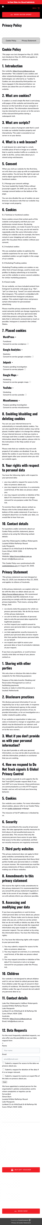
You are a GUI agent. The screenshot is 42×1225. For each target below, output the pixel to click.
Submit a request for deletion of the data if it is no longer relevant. (20, 1070)
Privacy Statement (29, 40)
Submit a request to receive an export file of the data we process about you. (21, 1077)
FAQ (4, 1194)
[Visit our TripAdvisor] (14, 1162)
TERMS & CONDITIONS (11, 1204)
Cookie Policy (11, 40)
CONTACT (6, 1197)
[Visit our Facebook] (4, 1162)
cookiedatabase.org (10, 566)
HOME (4, 1186)
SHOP (4, 1199)
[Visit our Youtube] (19, 1162)
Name (4, 1046)
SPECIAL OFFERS (9, 1202)
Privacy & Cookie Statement (21, 1223)
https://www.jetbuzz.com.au (24, 71)
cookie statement (14, 808)
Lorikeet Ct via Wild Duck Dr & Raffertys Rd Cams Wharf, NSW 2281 (22, 1149)
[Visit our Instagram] (8, 1162)
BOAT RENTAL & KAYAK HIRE (14, 1189)
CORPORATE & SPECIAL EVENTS (15, 1192)
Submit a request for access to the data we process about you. (20, 1064)
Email (4, 1054)
